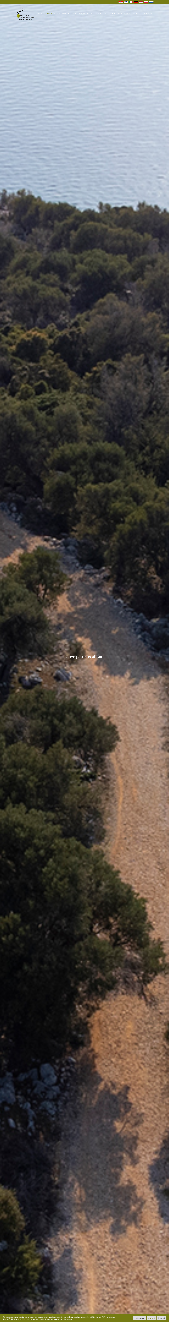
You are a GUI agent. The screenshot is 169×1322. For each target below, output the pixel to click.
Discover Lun (110, 14)
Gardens (48, 14)
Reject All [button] (161, 1318)
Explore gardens (86, 14)
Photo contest (124, 14)
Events (136, 14)
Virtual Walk (147, 14)
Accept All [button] (151, 1318)
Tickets (99, 14)
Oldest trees (60, 14)
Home (40, 14)
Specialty (72, 14)
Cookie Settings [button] (140, 1318)
